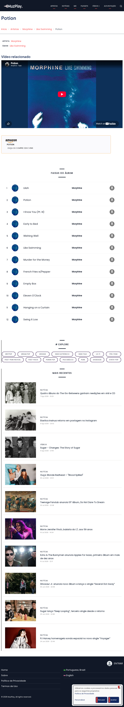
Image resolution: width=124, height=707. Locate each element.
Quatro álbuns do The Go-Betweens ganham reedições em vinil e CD (77, 393)
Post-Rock (33, 360)
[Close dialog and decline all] (120, 687)
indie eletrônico (62, 354)
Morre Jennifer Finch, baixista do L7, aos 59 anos (66, 529)
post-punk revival (13, 360)
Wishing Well (30, 236)
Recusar (101, 700)
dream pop (25, 354)
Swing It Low (30, 319)
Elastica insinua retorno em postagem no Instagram (68, 420)
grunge (42, 354)
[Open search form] (121, 6)
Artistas (54, 6)
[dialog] (97, 695)
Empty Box (29, 283)
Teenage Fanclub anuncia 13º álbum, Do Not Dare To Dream (72, 502)
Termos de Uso (9, 686)
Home (4, 669)
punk (83, 360)
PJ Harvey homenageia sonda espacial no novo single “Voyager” (75, 638)
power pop (50, 360)
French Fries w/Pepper (36, 271)
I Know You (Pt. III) (33, 212)
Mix (75, 6)
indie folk (83, 354)
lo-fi (98, 354)
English (70, 675)
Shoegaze (97, 360)
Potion (27, 200)
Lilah (26, 188)
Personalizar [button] (80, 700)
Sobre (4, 675)
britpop (8, 354)
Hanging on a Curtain (36, 307)
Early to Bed (30, 224)
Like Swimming (44, 29)
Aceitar (114, 700)
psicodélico (68, 360)
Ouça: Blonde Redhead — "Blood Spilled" (61, 474)
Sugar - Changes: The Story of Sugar (60, 447)
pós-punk (113, 354)
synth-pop (113, 360)
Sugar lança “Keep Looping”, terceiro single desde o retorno (72, 611)
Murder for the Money (36, 259)
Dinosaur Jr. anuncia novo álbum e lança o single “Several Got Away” (77, 583)
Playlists (84, 6)
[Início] (13, 5)
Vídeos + (96, 6)
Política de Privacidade (13, 680)
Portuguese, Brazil (75, 669)
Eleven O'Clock (32, 295)
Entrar (118, 663)
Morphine (28, 29)
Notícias (65, 6)
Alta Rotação (110, 6)
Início (4, 29)
